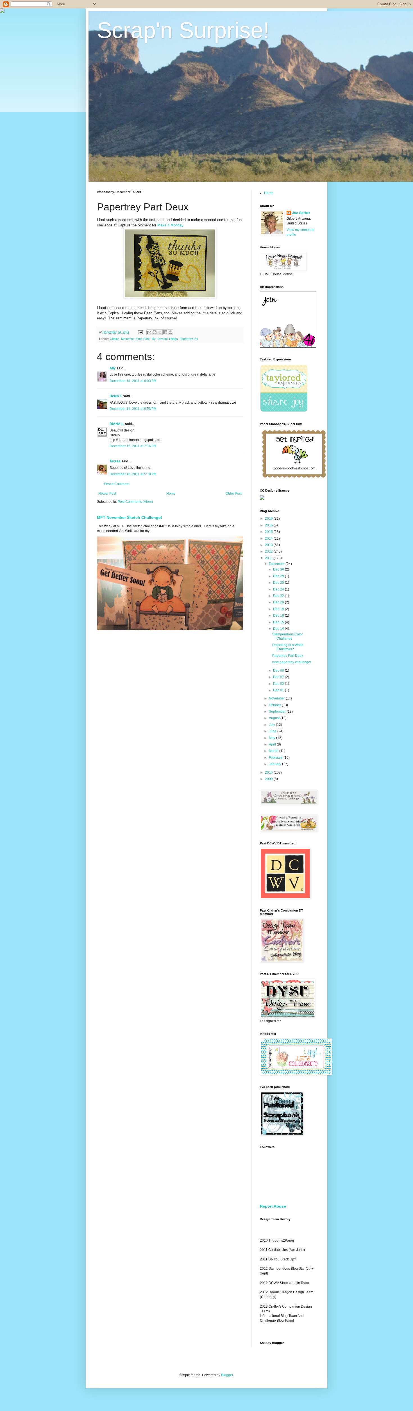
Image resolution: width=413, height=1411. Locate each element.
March (274, 751)
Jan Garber (301, 213)
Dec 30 (279, 569)
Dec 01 (279, 690)
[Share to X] (160, 332)
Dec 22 (279, 596)
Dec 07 (279, 677)
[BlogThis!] (154, 332)
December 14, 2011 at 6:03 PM (133, 381)
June (273, 731)
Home (171, 494)
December (277, 564)
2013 (269, 545)
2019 (269, 519)
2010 (269, 772)
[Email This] (149, 332)
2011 (269, 558)
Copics (114, 338)
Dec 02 (279, 684)
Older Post (234, 494)
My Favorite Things (164, 338)
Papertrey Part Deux (287, 656)
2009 (269, 779)
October (275, 705)
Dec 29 (279, 576)
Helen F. (116, 396)
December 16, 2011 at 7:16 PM (133, 446)
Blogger (227, 1375)
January (275, 764)
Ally (113, 368)
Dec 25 (279, 583)
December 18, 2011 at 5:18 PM (133, 474)
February (276, 758)
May (272, 738)
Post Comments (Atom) (135, 502)
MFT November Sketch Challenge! (129, 517)
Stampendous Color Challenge (287, 636)
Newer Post (107, 494)
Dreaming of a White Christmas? (287, 647)
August (274, 718)
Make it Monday (170, 225)
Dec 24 (279, 589)
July (272, 725)
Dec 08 (279, 670)
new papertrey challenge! (291, 662)
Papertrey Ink (189, 338)
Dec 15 (279, 622)
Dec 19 (279, 609)
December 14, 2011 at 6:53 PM (133, 409)
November (277, 698)
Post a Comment (116, 484)
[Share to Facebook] (165, 332)
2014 (269, 538)
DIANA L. (117, 424)
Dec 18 (279, 615)
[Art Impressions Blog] (288, 347)
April (273, 744)
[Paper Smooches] (294, 478)
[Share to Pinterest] (170, 332)
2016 (269, 525)
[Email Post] (140, 332)
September (278, 712)
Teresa (115, 461)
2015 (269, 532)
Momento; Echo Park (135, 338)
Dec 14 (279, 629)
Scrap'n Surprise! (183, 30)
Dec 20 (279, 602)
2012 (269, 551)
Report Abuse (273, 1206)
